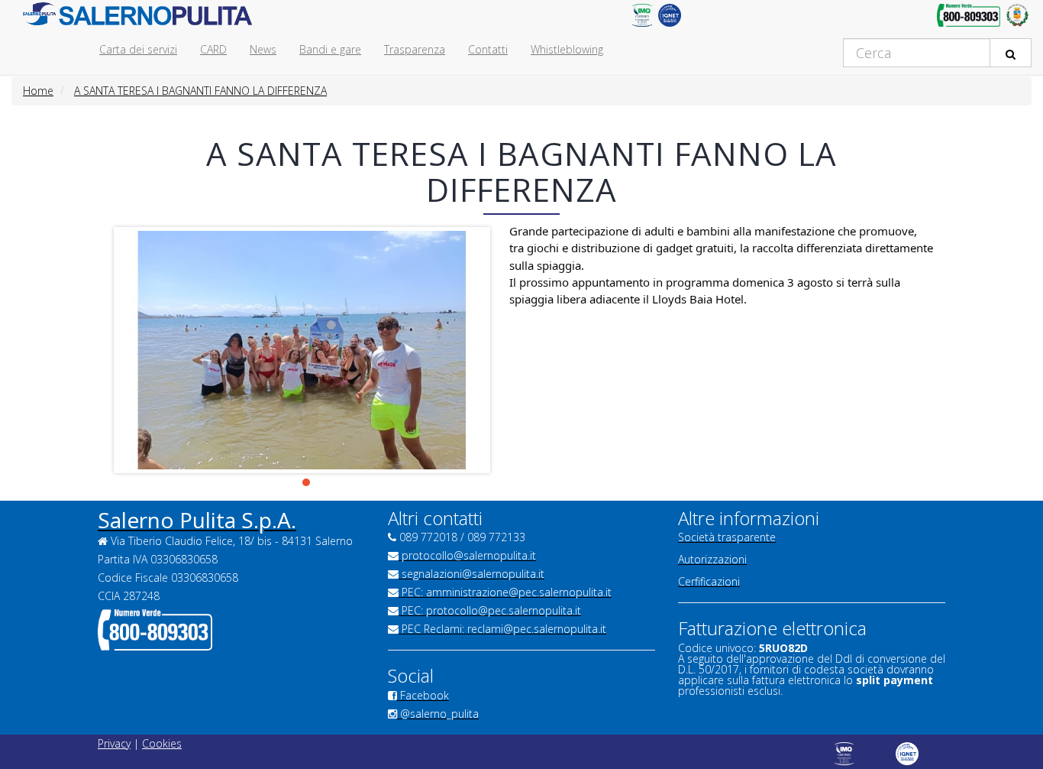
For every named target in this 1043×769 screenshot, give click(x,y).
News (263, 49)
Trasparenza (414, 49)
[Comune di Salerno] (1017, 19)
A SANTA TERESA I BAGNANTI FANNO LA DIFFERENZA (200, 90)
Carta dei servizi (138, 49)
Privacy (114, 743)
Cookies (162, 743)
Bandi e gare (330, 49)
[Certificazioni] (641, 19)
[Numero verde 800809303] (968, 19)
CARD (213, 49)
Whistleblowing (567, 49)
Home (38, 90)
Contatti (488, 49)
